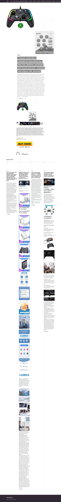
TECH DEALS (9, 497)
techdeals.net (24, 154)
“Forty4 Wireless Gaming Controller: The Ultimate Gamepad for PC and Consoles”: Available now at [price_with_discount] (49, 174)
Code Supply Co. (14, 499)
